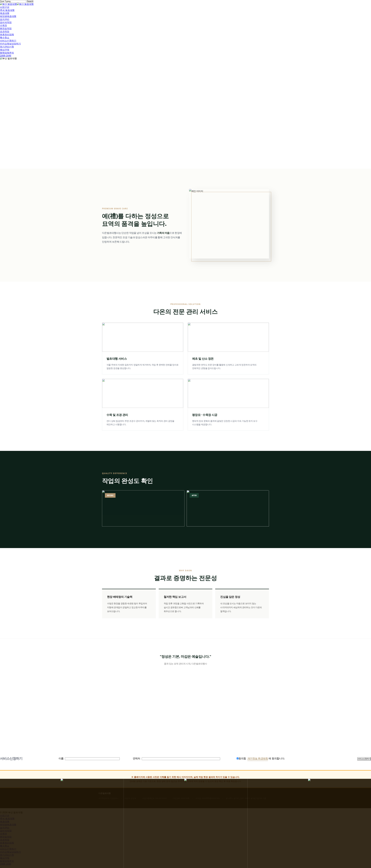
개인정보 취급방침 (257, 758)
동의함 (242, 758)
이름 (61, 758)
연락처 (136, 758)
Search (30, 1)
